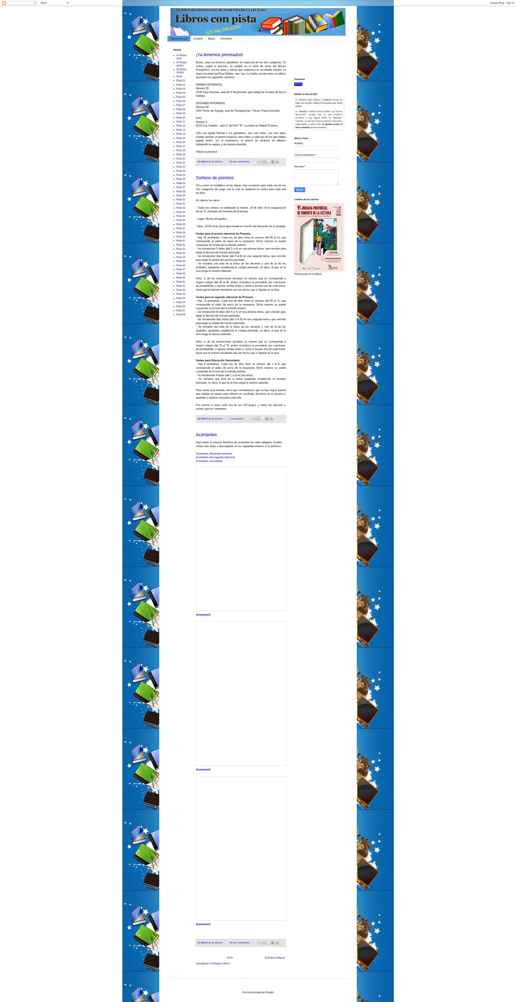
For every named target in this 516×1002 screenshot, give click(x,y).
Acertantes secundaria (209, 461)
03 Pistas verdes (181, 71)
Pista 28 (180, 191)
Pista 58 (180, 314)
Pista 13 (180, 129)
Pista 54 (180, 298)
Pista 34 (180, 216)
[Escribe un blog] (264, 162)
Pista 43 (180, 253)
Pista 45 (180, 261)
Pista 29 (180, 195)
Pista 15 (180, 138)
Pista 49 (180, 277)
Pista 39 (180, 236)
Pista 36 (180, 224)
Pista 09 (180, 113)
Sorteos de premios (215, 177)
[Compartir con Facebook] (273, 162)
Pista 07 (180, 105)
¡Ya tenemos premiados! (219, 54)
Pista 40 (180, 240)
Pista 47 (180, 269)
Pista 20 (180, 158)
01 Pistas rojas (181, 57)
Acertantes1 (203, 614)
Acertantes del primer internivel (214, 453)
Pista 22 (180, 166)
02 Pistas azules (181, 64)
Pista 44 (180, 257)
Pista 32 (180, 207)
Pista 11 (180, 121)
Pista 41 (180, 244)
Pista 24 (180, 175)
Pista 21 (180, 162)
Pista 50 (180, 281)
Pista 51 (180, 286)
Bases (211, 38)
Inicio (230, 957)
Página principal (179, 38)
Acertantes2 (203, 769)
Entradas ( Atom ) (220, 963)
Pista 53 (180, 294)
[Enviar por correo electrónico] (260, 162)
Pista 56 (180, 306)
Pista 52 (180, 290)
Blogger (269, 992)
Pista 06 (180, 101)
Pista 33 (180, 212)
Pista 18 (180, 150)
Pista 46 (180, 265)
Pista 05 (180, 97)
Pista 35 (180, 220)
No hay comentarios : (240, 161)
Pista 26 (180, 183)
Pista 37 (180, 228)
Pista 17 (180, 146)
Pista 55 (180, 302)
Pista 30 (180, 199)
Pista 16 (180, 142)
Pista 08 (180, 109)
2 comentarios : (237, 418)
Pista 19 (180, 154)
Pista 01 (180, 80)
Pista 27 (180, 187)
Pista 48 (180, 273)
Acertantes (226, 38)
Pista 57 (180, 310)
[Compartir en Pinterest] (277, 162)
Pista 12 (180, 125)
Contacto (198, 38)
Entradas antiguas (275, 957)
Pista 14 (180, 133)
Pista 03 (180, 88)
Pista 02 (180, 84)
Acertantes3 (203, 924)
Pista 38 (180, 232)
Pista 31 (180, 203)
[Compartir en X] (268, 162)
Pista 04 (180, 92)
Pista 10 (180, 117)
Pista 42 (180, 248)
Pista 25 (180, 179)
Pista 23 (180, 171)
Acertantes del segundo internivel (215, 457)
